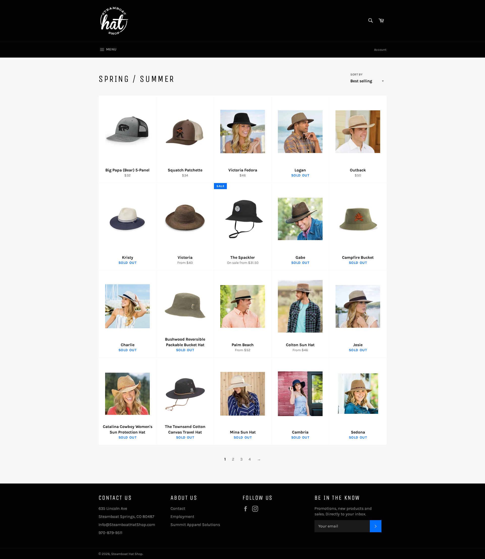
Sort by (356, 74)
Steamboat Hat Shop (126, 554)
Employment (182, 516)
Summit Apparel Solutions (195, 524)
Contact (178, 508)
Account (380, 50)
